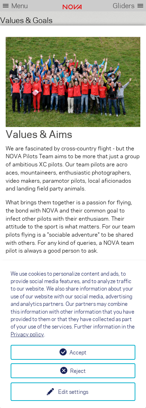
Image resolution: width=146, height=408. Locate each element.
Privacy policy (27, 334)
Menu (19, 5)
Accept (77, 352)
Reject (78, 370)
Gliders (124, 5)
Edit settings (73, 391)
